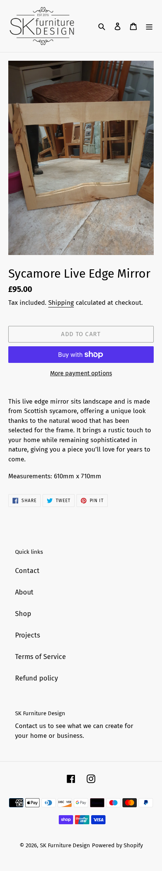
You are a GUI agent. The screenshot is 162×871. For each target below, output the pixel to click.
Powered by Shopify (117, 845)
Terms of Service (40, 657)
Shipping (61, 303)
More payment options (81, 373)
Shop (23, 614)
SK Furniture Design (65, 845)
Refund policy (36, 678)
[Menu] (149, 26)
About (24, 592)
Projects (27, 635)
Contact (27, 571)
